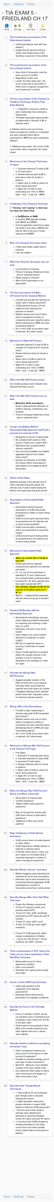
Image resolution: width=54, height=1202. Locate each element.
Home (7, 4)
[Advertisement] (27, 1165)
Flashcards (18, 4)
